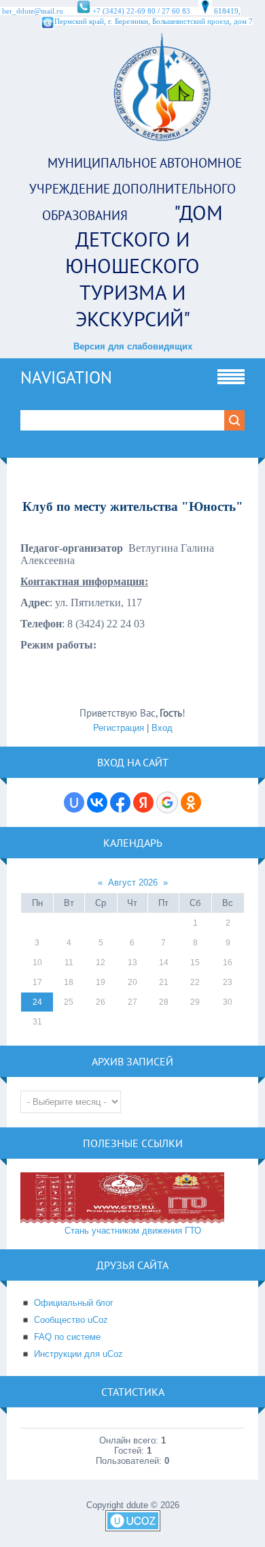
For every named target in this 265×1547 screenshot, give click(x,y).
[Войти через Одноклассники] (191, 802)
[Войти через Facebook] (120, 802)
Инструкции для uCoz (78, 1354)
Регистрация (118, 728)
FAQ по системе (67, 1337)
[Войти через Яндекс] (143, 802)
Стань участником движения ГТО (133, 1230)
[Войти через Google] (167, 802)
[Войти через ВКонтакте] (97, 802)
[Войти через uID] (74, 802)
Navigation (66, 377)
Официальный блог (73, 1303)
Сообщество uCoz (71, 1320)
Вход (162, 728)
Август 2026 (133, 882)
